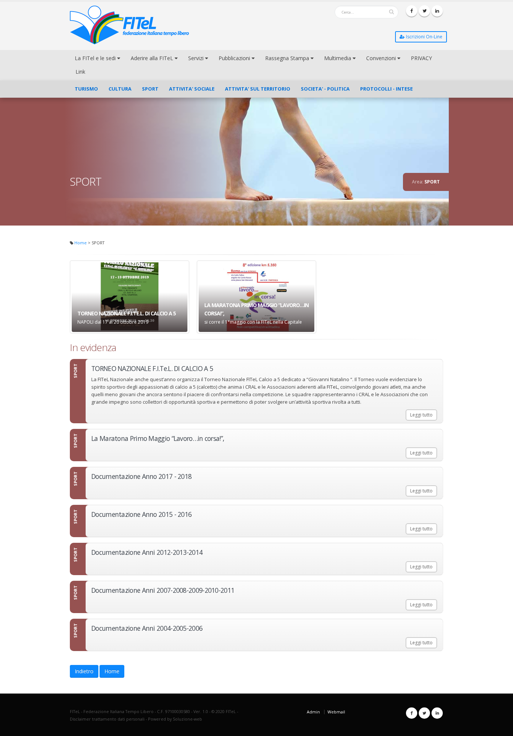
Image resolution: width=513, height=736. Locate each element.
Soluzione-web (187, 719)
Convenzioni (381, 58)
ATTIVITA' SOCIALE (191, 88)
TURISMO (86, 88)
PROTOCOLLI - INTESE (386, 88)
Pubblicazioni (235, 58)
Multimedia (338, 58)
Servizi (196, 58)
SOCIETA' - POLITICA (325, 88)
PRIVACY (421, 58)
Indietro (84, 671)
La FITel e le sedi (96, 58)
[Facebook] (411, 11)
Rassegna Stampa (288, 58)
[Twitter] (424, 11)
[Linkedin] (437, 11)
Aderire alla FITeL (153, 58)
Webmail (336, 712)
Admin (313, 712)
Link (80, 71)
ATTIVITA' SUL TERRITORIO (257, 88)
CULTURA (120, 88)
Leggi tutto (421, 415)
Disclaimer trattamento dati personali (107, 719)
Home (80, 242)
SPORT (150, 88)
